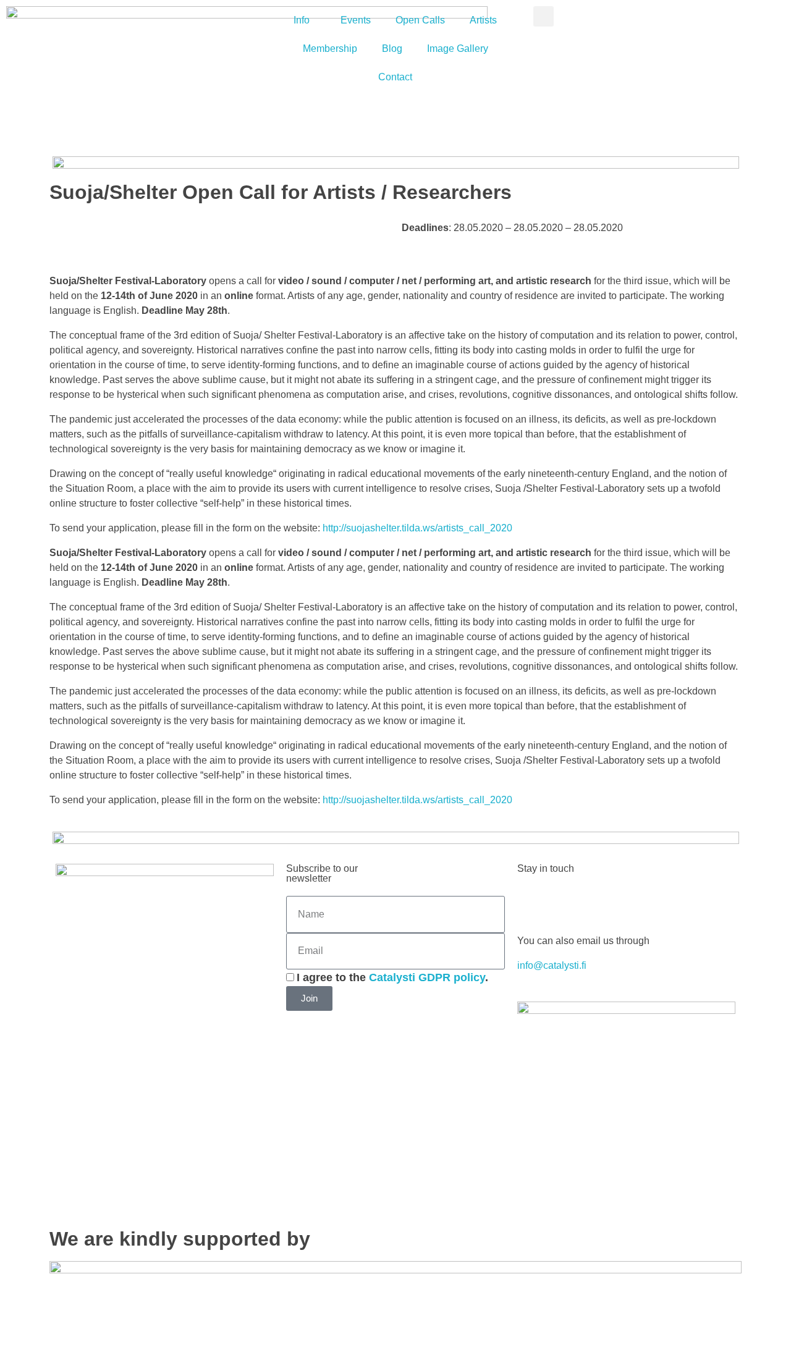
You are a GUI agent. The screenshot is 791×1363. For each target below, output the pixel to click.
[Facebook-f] (532, 901)
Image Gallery (457, 48)
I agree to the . (392, 977)
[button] (543, 16)
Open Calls (420, 20)
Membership (330, 48)
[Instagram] (632, 901)
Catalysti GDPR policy (427, 977)
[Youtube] (599, 901)
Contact (395, 77)
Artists (483, 20)
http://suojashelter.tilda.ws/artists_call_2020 (417, 528)
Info (302, 20)
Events (356, 20)
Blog (392, 48)
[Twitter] (566, 901)
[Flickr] (666, 901)
